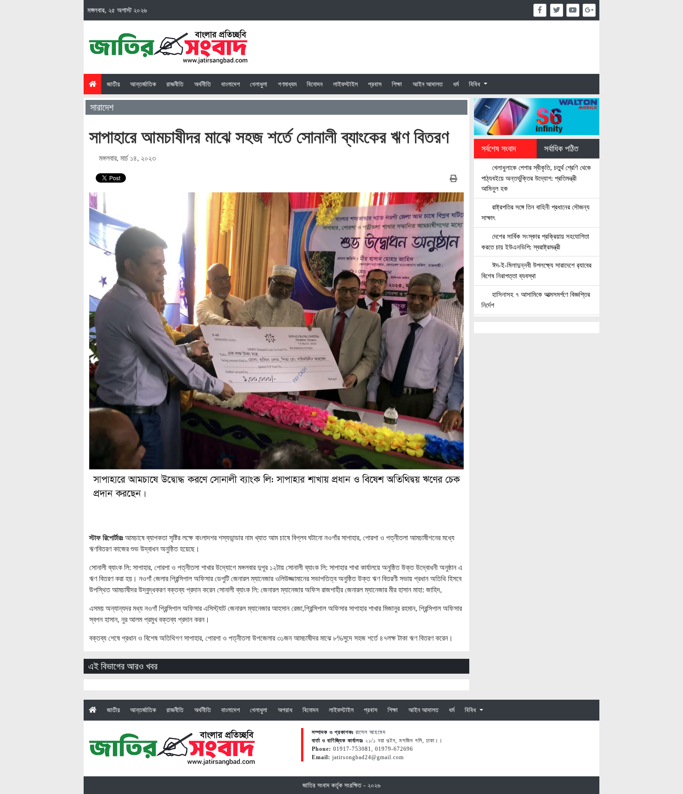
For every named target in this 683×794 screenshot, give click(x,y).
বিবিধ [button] (475, 84)
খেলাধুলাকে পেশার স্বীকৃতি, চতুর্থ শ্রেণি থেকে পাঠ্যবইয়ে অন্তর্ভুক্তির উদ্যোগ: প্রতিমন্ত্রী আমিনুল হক (536, 178)
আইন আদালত (428, 84)
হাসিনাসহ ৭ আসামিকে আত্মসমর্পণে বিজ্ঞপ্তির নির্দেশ (535, 299)
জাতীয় (113, 84)
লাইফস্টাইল (345, 84)
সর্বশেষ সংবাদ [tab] (498, 148)
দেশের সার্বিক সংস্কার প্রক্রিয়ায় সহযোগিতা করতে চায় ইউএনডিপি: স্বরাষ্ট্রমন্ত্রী (535, 241)
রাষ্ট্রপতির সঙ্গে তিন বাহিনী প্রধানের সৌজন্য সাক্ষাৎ (535, 212)
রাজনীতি (175, 84)
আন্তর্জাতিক (143, 84)
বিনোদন (314, 84)
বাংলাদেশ (230, 84)
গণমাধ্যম (287, 84)
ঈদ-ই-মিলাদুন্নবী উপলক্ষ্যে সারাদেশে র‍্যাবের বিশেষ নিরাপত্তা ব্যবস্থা (536, 270)
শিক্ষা (397, 84)
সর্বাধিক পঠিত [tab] (561, 148)
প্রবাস (374, 84)
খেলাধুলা (258, 84)
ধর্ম (456, 84)
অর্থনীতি (202, 84)
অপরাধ (285, 710)
